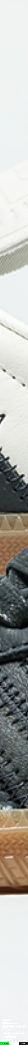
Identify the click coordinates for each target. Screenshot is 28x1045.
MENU (23, 1043)
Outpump (5, 1043)
